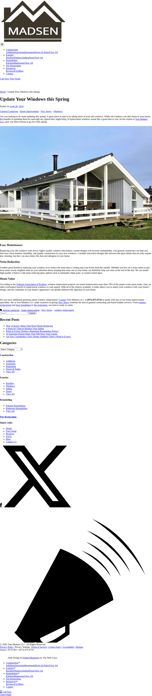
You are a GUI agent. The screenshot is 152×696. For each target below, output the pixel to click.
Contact (9, 73)
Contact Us (11, 442)
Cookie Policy (54, 647)
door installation (23, 305)
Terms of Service (39, 647)
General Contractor (9, 111)
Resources (11, 68)
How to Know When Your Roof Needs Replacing (29, 326)
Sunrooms (20, 52)
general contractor (11, 310)
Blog (21, 71)
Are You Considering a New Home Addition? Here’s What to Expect (38, 336)
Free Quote (15, 78)
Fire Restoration (13, 65)
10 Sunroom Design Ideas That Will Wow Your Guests (31, 334)
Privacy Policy (7, 647)
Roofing (10, 57)
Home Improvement (29, 111)
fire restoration (40, 305)
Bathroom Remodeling (16, 408)
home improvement (30, 310)
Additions (10, 52)
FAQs (9, 436)
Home (3, 92)
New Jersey (46, 111)
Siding (26, 57)
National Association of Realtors (31, 284)
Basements (30, 52)
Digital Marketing (31, 658)
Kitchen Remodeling (15, 405)
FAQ (16, 71)
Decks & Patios (42, 52)
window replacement (64, 310)
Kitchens (10, 63)
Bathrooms (19, 63)
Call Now (4, 78)
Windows (18, 57)
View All (53, 52)
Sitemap (79, 647)
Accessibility (68, 647)
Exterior (10, 55)
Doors (31, 57)
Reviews (10, 71)
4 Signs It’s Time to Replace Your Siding (25, 328)
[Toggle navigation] (2, 44)
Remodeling (11, 60)
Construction (12, 49)
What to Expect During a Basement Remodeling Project (32, 331)
